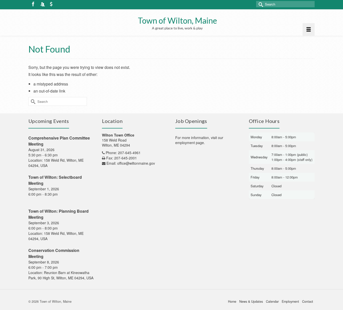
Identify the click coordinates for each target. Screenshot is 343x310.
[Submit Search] (260, 4)
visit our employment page (199, 140)
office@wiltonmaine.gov (136, 163)
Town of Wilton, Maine (177, 20)
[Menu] (309, 29)
